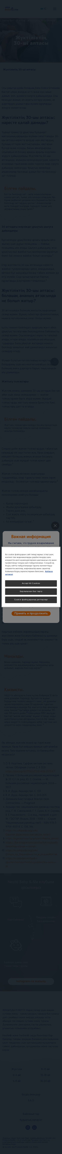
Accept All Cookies (31, 583)
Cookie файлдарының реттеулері (31, 600)
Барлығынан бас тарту (31, 591)
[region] (30, 577)
